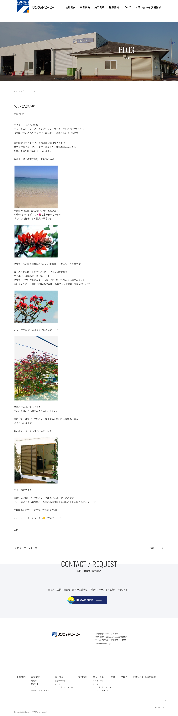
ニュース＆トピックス (104, 676)
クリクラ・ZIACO (100, 690)
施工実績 (100, 7)
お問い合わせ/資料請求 (148, 7)
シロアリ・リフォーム (40, 690)
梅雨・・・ (155, 548)
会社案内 (71, 7)
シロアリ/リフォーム (90, 31)
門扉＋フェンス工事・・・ (30, 548)
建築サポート (86, 19)
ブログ (127, 7)
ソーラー (84, 27)
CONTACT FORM (84, 599)
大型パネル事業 (88, 23)
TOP (15, 91)
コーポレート (98, 680)
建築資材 (84, 15)
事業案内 (85, 7)
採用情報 (114, 7)
